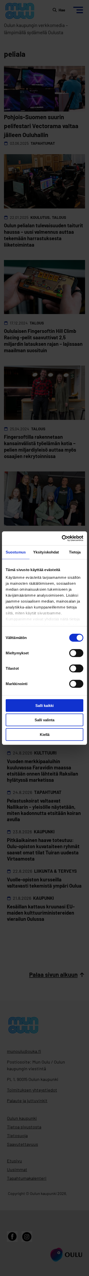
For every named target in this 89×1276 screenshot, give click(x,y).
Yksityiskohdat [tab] (46, 552)
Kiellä (44, 734)
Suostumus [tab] (16, 552)
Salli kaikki (44, 705)
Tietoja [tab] (75, 552)
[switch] (76, 653)
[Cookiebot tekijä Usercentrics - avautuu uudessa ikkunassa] (62, 538)
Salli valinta (44, 720)
